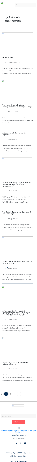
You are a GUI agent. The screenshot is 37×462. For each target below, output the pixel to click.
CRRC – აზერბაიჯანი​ (24, 453)
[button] (25, 1)
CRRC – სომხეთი (11, 453)
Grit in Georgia (7, 57)
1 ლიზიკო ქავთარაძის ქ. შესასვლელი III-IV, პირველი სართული (18, 431)
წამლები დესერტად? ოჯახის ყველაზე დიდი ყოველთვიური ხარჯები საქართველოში (16, 184)
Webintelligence (21, 461)
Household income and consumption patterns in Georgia (15, 363)
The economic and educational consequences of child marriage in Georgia (17, 106)
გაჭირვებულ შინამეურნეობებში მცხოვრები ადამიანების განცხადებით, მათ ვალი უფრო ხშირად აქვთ (16, 312)
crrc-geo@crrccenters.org (18, 435)
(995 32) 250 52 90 (19, 438)
